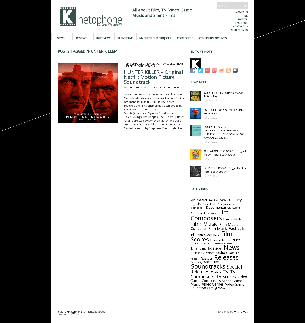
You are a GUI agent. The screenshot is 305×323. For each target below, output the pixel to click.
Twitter (243, 19)
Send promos (239, 29)
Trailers (216, 272)
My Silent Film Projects (155, 38)
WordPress (78, 314)
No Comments (171, 87)
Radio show (225, 252)
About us (242, 12)
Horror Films (220, 240)
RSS (246, 15)
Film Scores (168, 63)
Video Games (213, 284)
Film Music (152, 63)
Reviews (81, 38)
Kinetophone (135, 87)
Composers (185, 38)
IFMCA (235, 240)
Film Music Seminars (205, 234)
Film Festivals (232, 219)
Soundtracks (146, 66)
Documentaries (218, 207)
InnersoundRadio (200, 243)
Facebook (241, 22)
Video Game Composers (218, 278)
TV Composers (212, 274)
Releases (131, 66)
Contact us (240, 26)
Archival (213, 200)
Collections (209, 204)
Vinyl (214, 288)
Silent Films (125, 38)
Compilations (226, 204)
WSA (221, 288)
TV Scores (226, 276)
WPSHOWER (241, 311)
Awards (226, 200)
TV (225, 272)
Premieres (197, 253)
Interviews (103, 38)
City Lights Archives (213, 38)
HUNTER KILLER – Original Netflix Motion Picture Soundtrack (153, 76)
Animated (199, 200)
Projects (209, 252)
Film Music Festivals (226, 228)
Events (236, 207)
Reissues (207, 258)
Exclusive (197, 213)
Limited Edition (206, 248)
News (61, 38)
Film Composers (134, 63)
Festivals (210, 213)
